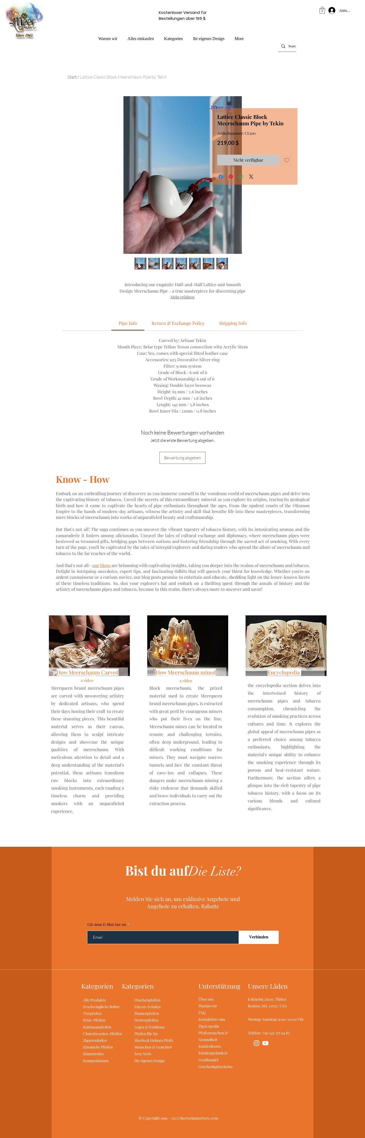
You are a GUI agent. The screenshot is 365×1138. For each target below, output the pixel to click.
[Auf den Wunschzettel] (286, 160)
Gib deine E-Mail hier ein (106, 925)
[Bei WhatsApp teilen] (241, 176)
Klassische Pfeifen (98, 1047)
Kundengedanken (213, 1052)
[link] (128, 323)
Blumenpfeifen (146, 1013)
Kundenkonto (210, 1046)
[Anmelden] (326, 10)
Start (72, 77)
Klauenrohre (93, 1053)
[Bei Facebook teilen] (221, 176)
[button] (322, 10)
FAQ (202, 1012)
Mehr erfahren (182, 297)
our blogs (101, 565)
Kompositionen (95, 1060)
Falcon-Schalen (147, 1006)
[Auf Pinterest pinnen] (231, 176)
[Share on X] (251, 176)
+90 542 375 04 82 (276, 1032)
